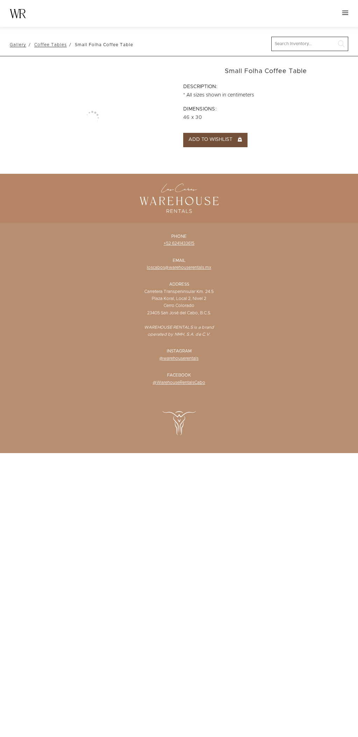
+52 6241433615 (179, 243)
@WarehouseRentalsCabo (179, 382)
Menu (345, 13)
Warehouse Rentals (18, 13)
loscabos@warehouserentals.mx (179, 267)
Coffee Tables (50, 45)
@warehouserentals (179, 358)
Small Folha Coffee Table (104, 45)
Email (179, 260)
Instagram (179, 351)
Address (179, 284)
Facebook (179, 375)
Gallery (18, 45)
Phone (179, 236)
